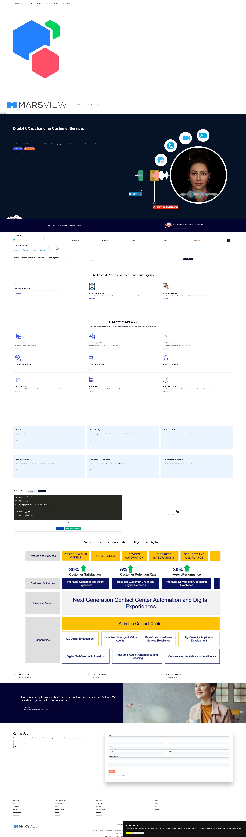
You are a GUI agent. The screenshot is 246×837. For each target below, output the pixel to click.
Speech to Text (16, 803)
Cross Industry (58, 815)
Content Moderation (17, 812)
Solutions (38, 3)
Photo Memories (99, 803)
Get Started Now (32, 491)
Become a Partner (187, 258)
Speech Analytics (16, 800)
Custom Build (16, 815)
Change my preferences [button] (137, 832)
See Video (16, 153)
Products (30, 3)
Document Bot (99, 815)
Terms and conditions (119, 824)
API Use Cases (48, 3)
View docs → (18, 348)
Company (56, 3)
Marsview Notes (70, 3)
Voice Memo (98, 812)
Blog (156, 806)
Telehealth (57, 812)
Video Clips (98, 806)
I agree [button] (128, 832)
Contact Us (157, 809)
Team (156, 803)
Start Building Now (18, 148)
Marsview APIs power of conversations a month (63, 225)
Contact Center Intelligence (60, 800)
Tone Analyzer (16, 806)
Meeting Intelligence (59, 803)
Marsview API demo (29, 148)
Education (57, 806)
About (156, 800)
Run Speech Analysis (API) (73, 528)
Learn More (3, 113)
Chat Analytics (16, 809)
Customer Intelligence (59, 809)
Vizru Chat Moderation (100, 809)
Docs (63, 3)
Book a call (41, 491)
